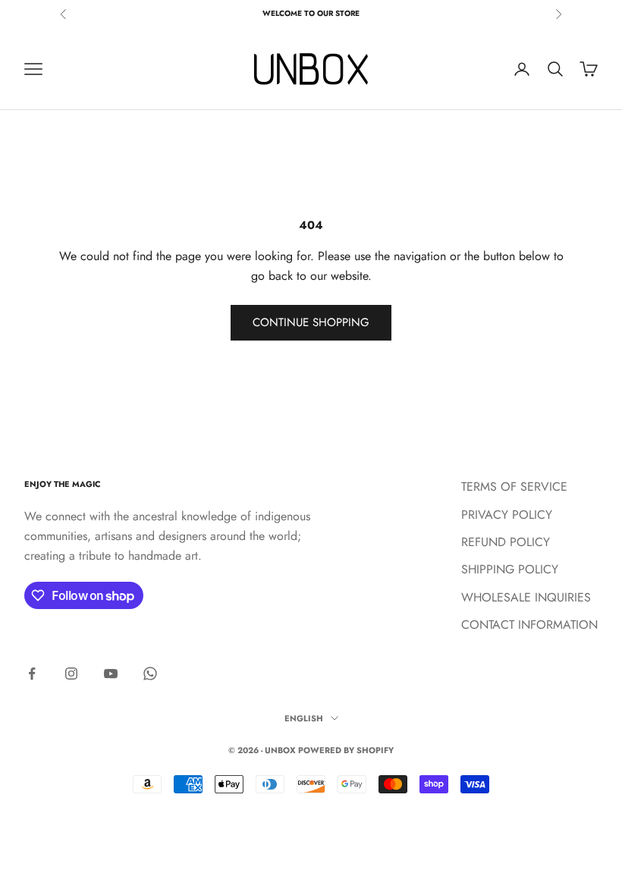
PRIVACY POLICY (506, 514)
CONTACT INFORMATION (529, 624)
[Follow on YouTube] (110, 673)
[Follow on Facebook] (31, 673)
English (303, 718)
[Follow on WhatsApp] (150, 673)
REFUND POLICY (505, 542)
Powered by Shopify (346, 750)
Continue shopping (311, 322)
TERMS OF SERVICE (514, 486)
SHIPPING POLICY (509, 569)
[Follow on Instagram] (71, 673)
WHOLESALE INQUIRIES (526, 597)
